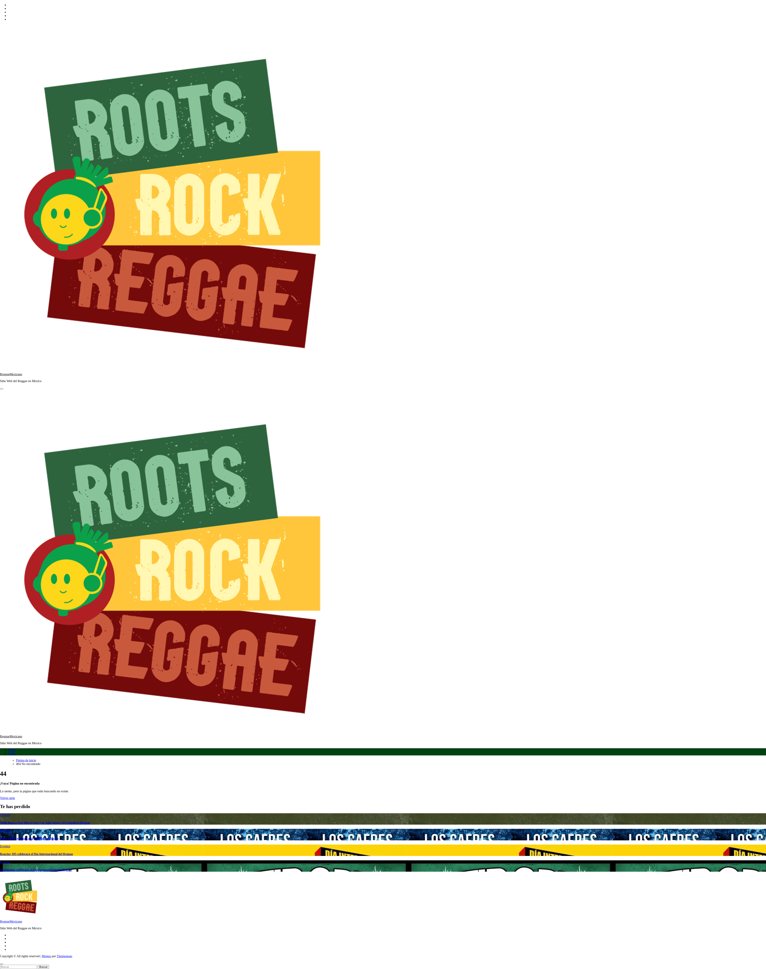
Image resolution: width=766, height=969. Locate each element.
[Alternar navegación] (1, 388)
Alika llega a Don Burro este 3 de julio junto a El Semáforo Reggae (45, 822)
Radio (12, 753)
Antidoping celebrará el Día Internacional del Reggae (36, 869)
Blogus (46, 956)
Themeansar (64, 956)
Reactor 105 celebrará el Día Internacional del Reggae (36, 854)
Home (12, 750)
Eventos (5, 815)
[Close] (1, 964)
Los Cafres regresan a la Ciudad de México (29, 838)
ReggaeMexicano (11, 374)
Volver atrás (7, 798)
